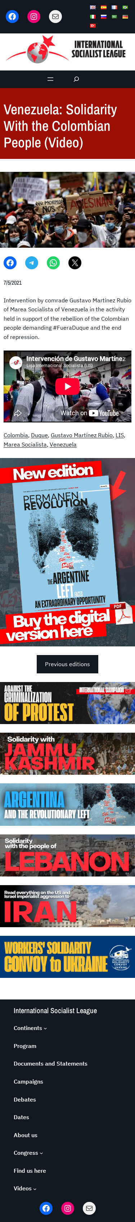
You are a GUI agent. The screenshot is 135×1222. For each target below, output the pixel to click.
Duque (39, 435)
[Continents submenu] (45, 1028)
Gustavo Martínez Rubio (82, 435)
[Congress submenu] (41, 1153)
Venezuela (63, 444)
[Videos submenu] (35, 1188)
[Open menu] (50, 79)
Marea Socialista (25, 444)
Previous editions (67, 664)
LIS (120, 435)
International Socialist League (55, 1010)
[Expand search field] (76, 79)
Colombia (16, 435)
